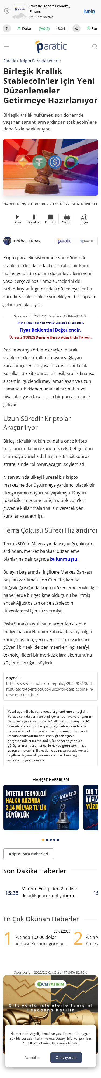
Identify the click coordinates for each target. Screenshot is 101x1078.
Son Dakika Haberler (34, 870)
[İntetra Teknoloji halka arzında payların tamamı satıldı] (41, 807)
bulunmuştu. (64, 559)
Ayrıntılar (32, 1057)
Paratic (9, 60)
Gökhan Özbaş (27, 240)
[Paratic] (50, 47)
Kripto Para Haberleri (39, 60)
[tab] (43, 840)
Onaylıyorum (66, 1057)
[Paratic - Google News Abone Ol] (76, 243)
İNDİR (89, 11)
